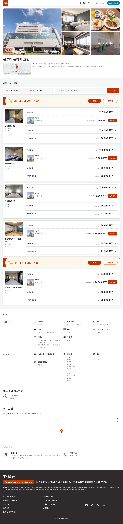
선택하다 (112, 120)
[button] (80, 3)
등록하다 (110, 101)
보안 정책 (46, 508)
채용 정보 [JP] (48, 496)
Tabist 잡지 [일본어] (50, 500)
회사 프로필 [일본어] (10, 496)
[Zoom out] (117, 421)
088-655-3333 (74, 455)
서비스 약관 (7, 504)
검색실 (113, 90)
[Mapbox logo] (8, 447)
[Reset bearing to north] (117, 424)
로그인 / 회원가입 (113, 3)
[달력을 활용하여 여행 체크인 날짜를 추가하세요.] (6, 90)
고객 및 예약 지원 (9, 512)
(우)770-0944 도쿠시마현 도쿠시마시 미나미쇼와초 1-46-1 (52, 64)
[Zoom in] (117, 418)
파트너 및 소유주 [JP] (10, 500)
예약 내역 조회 (99, 3)
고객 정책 (6, 508)
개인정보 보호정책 (49, 504)
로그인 (95, 101)
